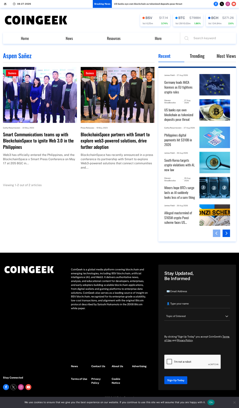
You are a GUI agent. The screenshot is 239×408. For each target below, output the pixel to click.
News (69, 38)
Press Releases (87, 128)
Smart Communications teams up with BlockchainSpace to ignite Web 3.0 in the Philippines (38, 140)
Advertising (139, 366)
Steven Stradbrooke (170, 101)
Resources (113, 38)
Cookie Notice (116, 380)
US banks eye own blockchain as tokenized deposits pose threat (148, 4)
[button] (216, 233)
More (158, 38)
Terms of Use (79, 378)
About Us (117, 366)
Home (25, 38)
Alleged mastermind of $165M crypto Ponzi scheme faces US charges (178, 218)
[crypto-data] (155, 20)
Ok (211, 402)
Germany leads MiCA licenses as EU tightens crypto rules (178, 87)
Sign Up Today (175, 380)
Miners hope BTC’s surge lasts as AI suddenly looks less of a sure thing (179, 192)
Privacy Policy (96, 380)
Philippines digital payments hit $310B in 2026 (178, 140)
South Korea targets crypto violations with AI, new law (179, 165)
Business (12, 73)
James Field (169, 75)
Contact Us (98, 366)
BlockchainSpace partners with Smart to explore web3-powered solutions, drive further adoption (115, 140)
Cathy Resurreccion (11, 128)
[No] (234, 402)
